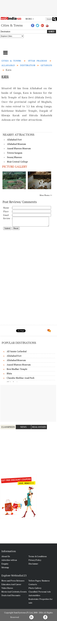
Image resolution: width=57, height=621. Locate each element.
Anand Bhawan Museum (19, 148)
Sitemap (5, 567)
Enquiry (4, 563)
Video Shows (7, 588)
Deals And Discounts (10, 595)
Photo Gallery (34, 588)
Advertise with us (9, 560)
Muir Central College (17, 161)
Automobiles (34, 595)
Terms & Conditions (37, 556)
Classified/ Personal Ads (39, 591)
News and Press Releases (12, 580)
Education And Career (11, 584)
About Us (5, 556)
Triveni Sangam (14, 152)
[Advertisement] (28, 7)
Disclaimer (33, 563)
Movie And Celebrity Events (14, 591)
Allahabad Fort (14, 139)
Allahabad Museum (16, 143)
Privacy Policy (34, 560)
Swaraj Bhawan (14, 157)
